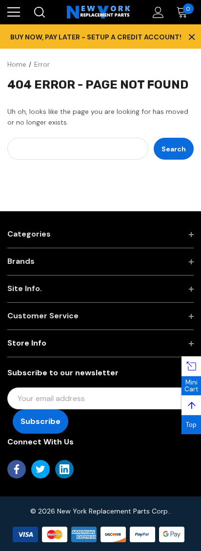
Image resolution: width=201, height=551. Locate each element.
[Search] (39, 12)
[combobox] (77, 149)
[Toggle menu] (13, 12)
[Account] (156, 12)
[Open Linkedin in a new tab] (64, 469)
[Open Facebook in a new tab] (16, 469)
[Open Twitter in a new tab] (40, 469)
